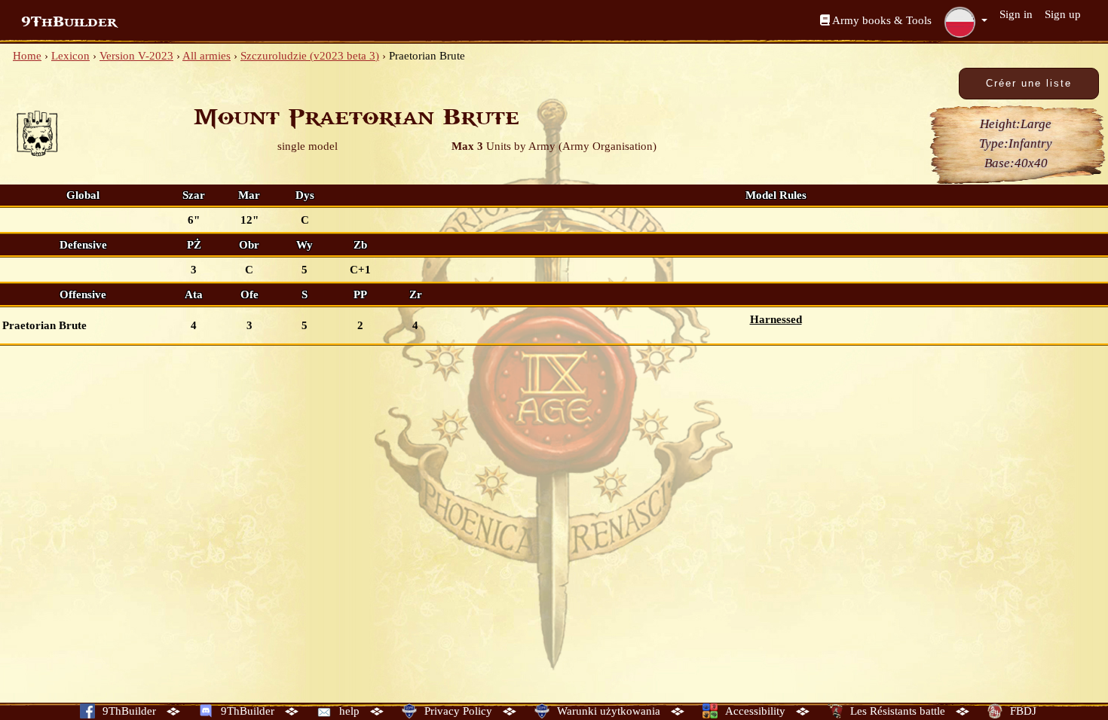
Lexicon (70, 56)
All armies (206, 56)
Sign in (1016, 14)
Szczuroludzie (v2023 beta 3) (309, 56)
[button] (965, 22)
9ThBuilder (69, 21)
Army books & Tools (881, 20)
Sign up (1063, 14)
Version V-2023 (136, 56)
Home (27, 56)
